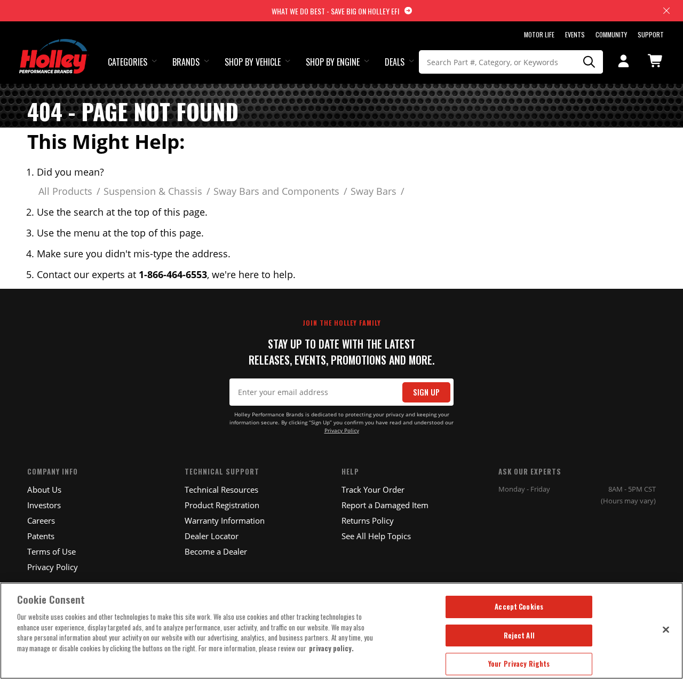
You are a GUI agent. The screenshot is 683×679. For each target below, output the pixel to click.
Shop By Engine (333, 62)
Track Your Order (373, 489)
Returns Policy (368, 520)
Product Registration (222, 505)
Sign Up (426, 392)
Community (611, 34)
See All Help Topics (376, 536)
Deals (394, 62)
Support (651, 34)
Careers (41, 520)
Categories (127, 62)
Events (575, 34)
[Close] (666, 629)
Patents (40, 536)
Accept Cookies (519, 606)
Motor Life (539, 34)
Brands (186, 62)
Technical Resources (221, 489)
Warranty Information (225, 520)
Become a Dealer (216, 551)
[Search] (589, 62)
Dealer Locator (212, 536)
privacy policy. (331, 648)
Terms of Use (51, 551)
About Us (44, 489)
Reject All (519, 635)
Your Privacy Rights (519, 663)
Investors (44, 505)
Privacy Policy (341, 430)
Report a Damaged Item (385, 505)
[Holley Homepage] (54, 46)
